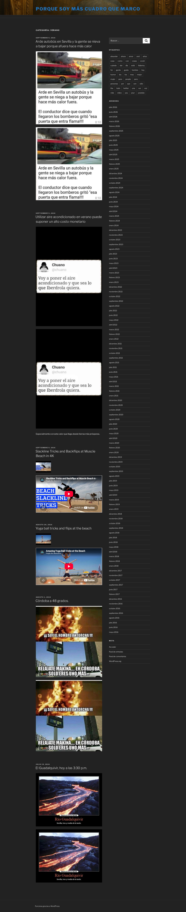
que (128, 84)
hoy (142, 70)
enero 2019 (113, 509)
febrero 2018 (114, 561)
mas (132, 74)
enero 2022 (113, 339)
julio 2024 (113, 197)
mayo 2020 (114, 433)
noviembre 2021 (115, 348)
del (121, 65)
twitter (126, 88)
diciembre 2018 (115, 514)
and (138, 56)
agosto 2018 (114, 533)
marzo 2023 (114, 273)
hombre (135, 70)
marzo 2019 (114, 500)
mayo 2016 (113, 632)
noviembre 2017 (115, 575)
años (145, 56)
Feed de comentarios (117, 656)
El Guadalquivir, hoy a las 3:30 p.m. (61, 768)
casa (112, 61)
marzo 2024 (114, 216)
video (119, 93)
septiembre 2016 (116, 613)
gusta (126, 70)
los (126, 74)
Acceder (112, 647)
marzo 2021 (114, 386)
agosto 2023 (114, 249)
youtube (141, 93)
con (127, 61)
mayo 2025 (113, 150)
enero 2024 (114, 225)
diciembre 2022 (115, 287)
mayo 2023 (113, 263)
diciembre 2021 (115, 344)
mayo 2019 (113, 490)
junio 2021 (113, 372)
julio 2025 (113, 140)
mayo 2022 (113, 320)
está (133, 65)
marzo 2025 (114, 159)
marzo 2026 (114, 121)
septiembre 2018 (116, 528)
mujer (112, 79)
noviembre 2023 (116, 235)
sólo (141, 84)
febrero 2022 (114, 334)
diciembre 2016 (115, 599)
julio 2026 (113, 107)
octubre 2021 (114, 353)
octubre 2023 (114, 239)
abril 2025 (113, 154)
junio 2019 (113, 485)
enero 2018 (113, 566)
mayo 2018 (113, 547)
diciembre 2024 (115, 173)
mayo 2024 (113, 206)
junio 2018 (113, 542)
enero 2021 (113, 396)
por (122, 84)
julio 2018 (113, 537)
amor (131, 56)
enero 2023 (114, 282)
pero (136, 79)
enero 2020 (114, 452)
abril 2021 (113, 381)
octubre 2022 (114, 296)
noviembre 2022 (115, 291)
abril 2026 (113, 117)
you (126, 93)
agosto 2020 (114, 419)
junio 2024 (113, 202)
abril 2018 (113, 552)
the (111, 88)
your (133, 93)
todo (118, 88)
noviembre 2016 (115, 604)
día (127, 65)
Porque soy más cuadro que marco (88, 9)
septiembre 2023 (116, 244)
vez (145, 88)
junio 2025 (113, 145)
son (134, 84)
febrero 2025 (114, 164)
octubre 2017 (114, 580)
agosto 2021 (114, 362)
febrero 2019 (114, 504)
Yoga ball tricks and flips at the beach (63, 528)
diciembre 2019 (115, 457)
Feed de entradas (116, 652)
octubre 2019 (114, 466)
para (120, 79)
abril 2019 (113, 495)
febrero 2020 (114, 448)
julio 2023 (113, 254)
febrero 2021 (114, 391)
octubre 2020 (114, 410)
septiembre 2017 (116, 585)
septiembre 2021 (116, 358)
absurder (114, 56)
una (133, 88)
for (111, 70)
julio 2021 (113, 367)
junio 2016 (113, 627)
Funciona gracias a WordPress (47, 906)
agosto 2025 (114, 136)
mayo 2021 (113, 377)
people (128, 79)
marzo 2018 (114, 556)
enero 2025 (114, 169)
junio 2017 (113, 589)
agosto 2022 (114, 306)
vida (112, 93)
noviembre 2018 (115, 518)
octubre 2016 (114, 608)
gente (118, 70)
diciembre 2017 (115, 571)
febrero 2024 (114, 221)
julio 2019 (113, 481)
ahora (123, 56)
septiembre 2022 (116, 301)
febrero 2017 (114, 594)
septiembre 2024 (116, 188)
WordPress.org (115, 661)
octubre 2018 (114, 523)
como (120, 61)
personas (114, 84)
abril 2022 (113, 325)
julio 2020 (113, 424)
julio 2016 (113, 623)
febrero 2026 (114, 126)
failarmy (141, 65)
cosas (134, 61)
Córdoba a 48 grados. (52, 601)
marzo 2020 (114, 443)
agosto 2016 (114, 618)
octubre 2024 (114, 183)
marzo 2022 (114, 329)
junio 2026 (113, 112)
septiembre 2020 (116, 415)
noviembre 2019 (115, 462)
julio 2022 (113, 310)
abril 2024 (113, 211)
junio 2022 (113, 315)
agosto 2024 (114, 192)
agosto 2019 (114, 476)
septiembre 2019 (116, 471)
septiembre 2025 (116, 131)
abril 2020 (113, 438)
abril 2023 (113, 268)
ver (139, 88)
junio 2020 (113, 429)
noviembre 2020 (116, 405)
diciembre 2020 (115, 400)
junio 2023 (113, 258)
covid (142, 61)
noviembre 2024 (116, 178)
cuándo (113, 65)
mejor (139, 74)
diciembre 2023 (115, 230)
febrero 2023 (114, 277)
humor (113, 74)
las (120, 74)
